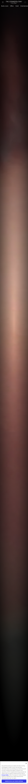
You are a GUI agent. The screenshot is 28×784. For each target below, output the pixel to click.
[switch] (4, 12)
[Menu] (2, 2)
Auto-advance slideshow (10, 12)
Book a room (4, 6)
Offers (12, 6)
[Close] (26, 763)
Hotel (17, 6)
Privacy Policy (5, 775)
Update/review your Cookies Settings (14, 781)
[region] (14, 772)
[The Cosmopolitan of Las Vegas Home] (14, 2)
